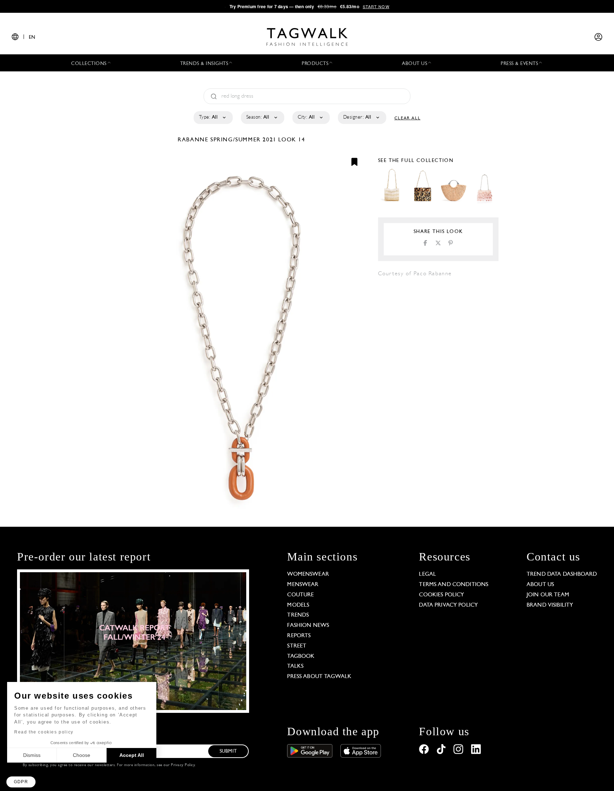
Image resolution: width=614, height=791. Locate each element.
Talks (295, 666)
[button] (21, 781)
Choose (81, 755)
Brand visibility (550, 605)
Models (298, 605)
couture (300, 595)
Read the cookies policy (44, 732)
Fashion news (308, 625)
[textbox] (212, 117)
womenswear (308, 574)
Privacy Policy (183, 765)
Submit (228, 751)
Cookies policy (441, 595)
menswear (302, 584)
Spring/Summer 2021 (243, 140)
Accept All (131, 755)
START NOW (376, 6)
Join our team (548, 595)
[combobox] (212, 117)
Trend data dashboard (562, 574)
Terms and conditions (453, 584)
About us (540, 584)
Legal (427, 574)
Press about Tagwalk (319, 676)
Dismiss (32, 755)
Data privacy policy (448, 605)
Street (296, 646)
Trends (298, 615)
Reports (299, 636)
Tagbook (300, 656)
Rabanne (194, 140)
